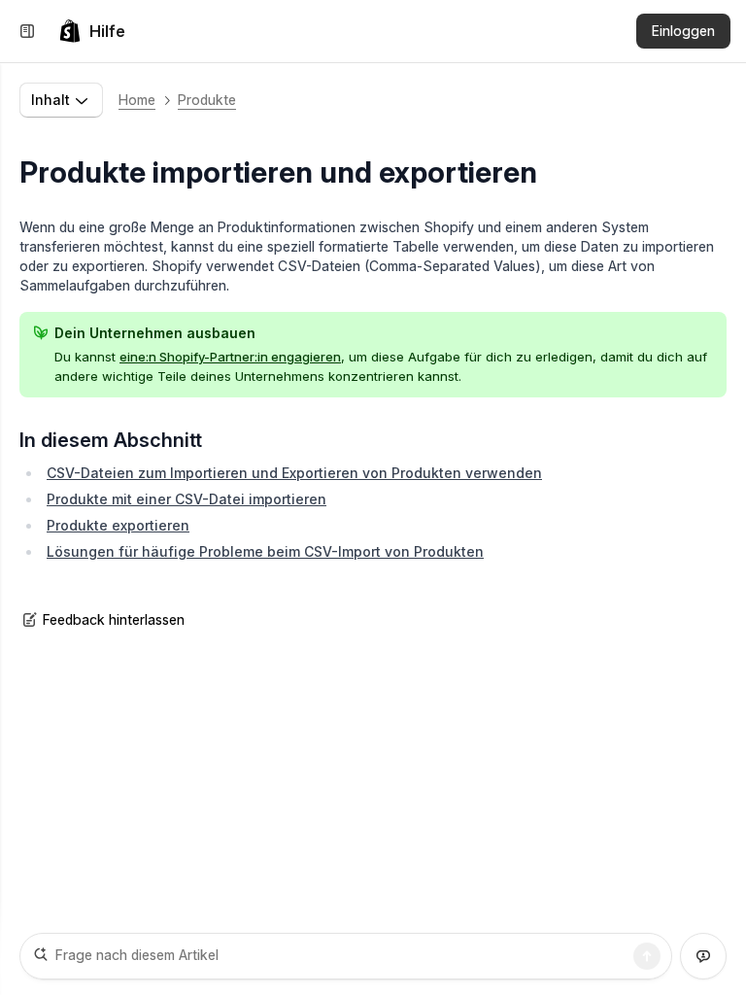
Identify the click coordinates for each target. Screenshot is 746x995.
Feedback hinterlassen (114, 619)
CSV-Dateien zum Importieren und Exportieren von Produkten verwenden (294, 472)
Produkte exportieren (118, 525)
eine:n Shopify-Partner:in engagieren (230, 356)
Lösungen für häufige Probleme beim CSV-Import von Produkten (265, 551)
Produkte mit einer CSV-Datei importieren (186, 499)
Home (137, 99)
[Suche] (647, 956)
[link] (91, 31)
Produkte (207, 99)
